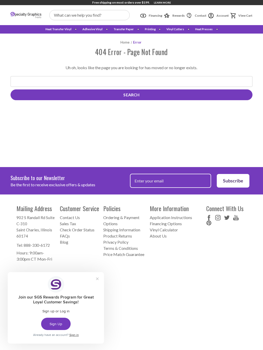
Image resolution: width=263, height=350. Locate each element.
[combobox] (89, 15)
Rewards (178, 15)
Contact (200, 15)
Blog (64, 242)
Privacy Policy (115, 242)
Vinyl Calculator (164, 229)
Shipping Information (121, 229)
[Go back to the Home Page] (26, 15)
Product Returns (117, 235)
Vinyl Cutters (175, 29)
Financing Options (166, 223)
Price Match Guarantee (123, 254)
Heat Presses (204, 29)
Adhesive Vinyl (92, 29)
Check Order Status (77, 229)
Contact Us (70, 217)
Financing (155, 15)
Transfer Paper (124, 29)
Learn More (162, 2)
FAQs (65, 235)
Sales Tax (68, 223)
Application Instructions (171, 217)
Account (222, 15)
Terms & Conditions (120, 248)
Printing (150, 29)
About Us (158, 235)
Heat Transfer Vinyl (58, 29)
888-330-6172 (37, 245)
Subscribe (233, 180)
